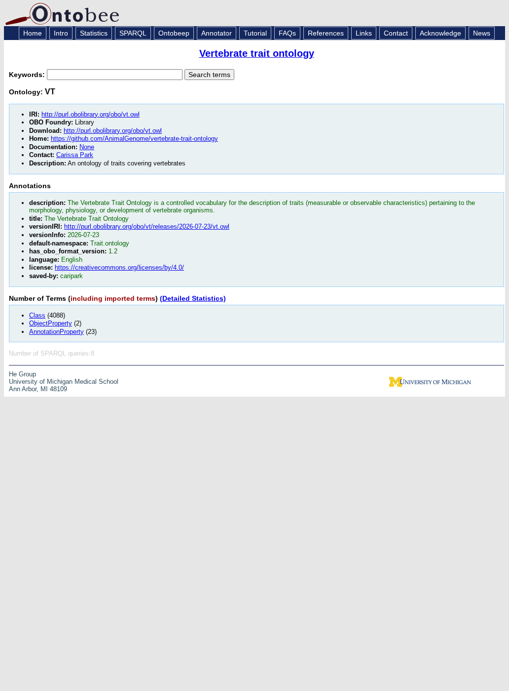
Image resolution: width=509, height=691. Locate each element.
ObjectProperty (50, 323)
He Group (22, 374)
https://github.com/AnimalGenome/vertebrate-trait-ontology (134, 138)
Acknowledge (440, 33)
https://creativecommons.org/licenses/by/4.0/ (119, 267)
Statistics (94, 33)
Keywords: (28, 75)
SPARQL (132, 33)
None (86, 147)
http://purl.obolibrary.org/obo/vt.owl (90, 114)
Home (32, 33)
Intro (61, 33)
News (481, 33)
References (326, 33)
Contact (396, 33)
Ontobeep (173, 33)
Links (364, 33)
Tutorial (255, 33)
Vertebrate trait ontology (256, 53)
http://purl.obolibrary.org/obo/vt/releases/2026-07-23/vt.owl (146, 226)
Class (37, 315)
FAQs (287, 33)
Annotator (216, 33)
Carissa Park (74, 155)
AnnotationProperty (56, 331)
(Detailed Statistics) (193, 298)
